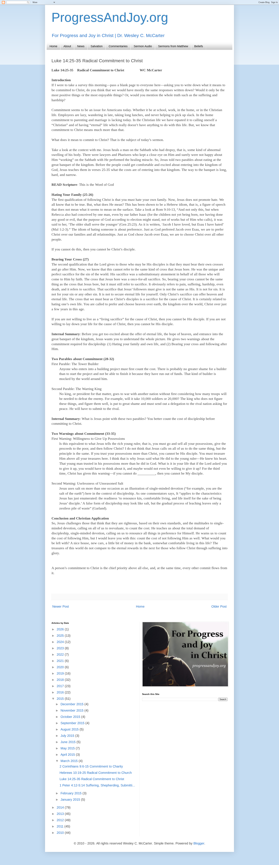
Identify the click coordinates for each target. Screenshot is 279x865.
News (80, 46)
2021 (61, 661)
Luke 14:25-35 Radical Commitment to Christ (92, 779)
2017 (61, 686)
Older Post (219, 606)
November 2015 (72, 710)
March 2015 (70, 761)
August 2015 (70, 729)
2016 (61, 692)
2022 (61, 654)
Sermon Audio (143, 46)
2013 (61, 814)
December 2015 (72, 704)
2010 (61, 832)
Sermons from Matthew (173, 46)
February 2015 (72, 793)
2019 (61, 673)
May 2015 (68, 748)
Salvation (97, 46)
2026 (61, 629)
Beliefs (198, 46)
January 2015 (71, 799)
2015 (61, 698)
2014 (61, 807)
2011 (60, 826)
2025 (61, 635)
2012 (61, 820)
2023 (61, 648)
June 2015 (69, 742)
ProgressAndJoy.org (110, 17)
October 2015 (71, 717)
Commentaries (118, 46)
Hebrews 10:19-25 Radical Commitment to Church (96, 772)
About (67, 46)
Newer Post (60, 606)
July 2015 (68, 735)
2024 (61, 642)
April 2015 (68, 754)
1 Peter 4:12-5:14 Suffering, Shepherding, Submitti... (97, 785)
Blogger (198, 843)
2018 (61, 679)
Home (53, 46)
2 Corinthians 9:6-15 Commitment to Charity (91, 766)
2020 (61, 667)
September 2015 (73, 723)
